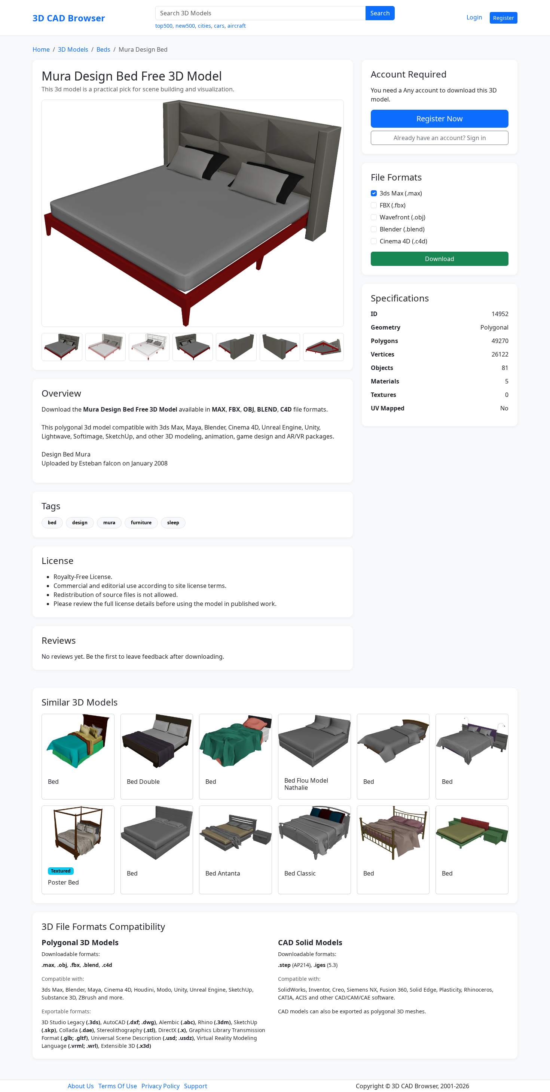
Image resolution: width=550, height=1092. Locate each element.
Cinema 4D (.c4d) (403, 241)
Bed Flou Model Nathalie (306, 784)
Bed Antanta (222, 873)
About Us (81, 1086)
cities (204, 25)
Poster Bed (63, 882)
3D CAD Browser (69, 18)
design (80, 522)
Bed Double (143, 781)
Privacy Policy (160, 1086)
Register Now (439, 118)
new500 (185, 25)
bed (52, 522)
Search (380, 13)
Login (474, 17)
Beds (103, 49)
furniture (141, 522)
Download (439, 259)
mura (109, 522)
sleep (173, 522)
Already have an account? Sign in (440, 138)
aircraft (236, 25)
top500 (163, 25)
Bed (53, 781)
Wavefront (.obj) (402, 217)
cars (219, 25)
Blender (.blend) (402, 229)
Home (41, 49)
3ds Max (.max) (401, 193)
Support (195, 1086)
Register (503, 17)
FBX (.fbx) (393, 205)
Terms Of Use (117, 1086)
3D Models (73, 49)
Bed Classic (300, 873)
